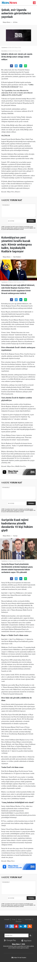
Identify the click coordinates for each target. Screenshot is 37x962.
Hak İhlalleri (17, 257)
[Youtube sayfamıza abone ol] (16, 926)
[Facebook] (11, 65)
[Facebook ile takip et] (7, 926)
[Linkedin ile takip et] (20, 926)
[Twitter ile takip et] (12, 926)
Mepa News (7, 22)
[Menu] (34, 2)
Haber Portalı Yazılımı (20, 957)
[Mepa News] (9, 2)
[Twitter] (16, 65)
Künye (13, 919)
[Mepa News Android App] (10, 940)
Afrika (15, 22)
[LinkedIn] (20, 65)
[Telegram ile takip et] (25, 926)
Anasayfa (6, 919)
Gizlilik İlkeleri (28, 919)
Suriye (15, 536)
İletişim (20, 919)
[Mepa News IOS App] (27, 940)
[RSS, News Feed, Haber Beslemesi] (29, 926)
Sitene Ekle (18, 921)
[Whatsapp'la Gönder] (25, 65)
